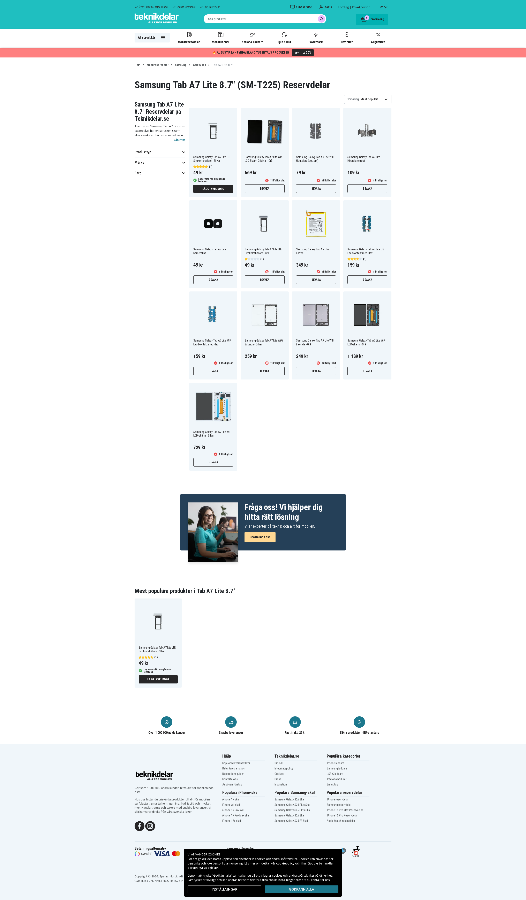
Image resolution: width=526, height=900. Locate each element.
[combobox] (265, 18)
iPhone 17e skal (231, 820)
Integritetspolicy (284, 768)
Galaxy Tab (199, 64)
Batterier (347, 42)
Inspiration (281, 784)
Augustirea (378, 42)
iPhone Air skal (231, 804)
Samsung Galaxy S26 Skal (290, 799)
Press (278, 779)
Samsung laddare (337, 768)
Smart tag (332, 784)
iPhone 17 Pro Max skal (235, 815)
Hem (137, 64)
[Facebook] (139, 826)
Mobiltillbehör (220, 42)
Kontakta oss (230, 779)
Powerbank (315, 42)
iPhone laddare (335, 763)
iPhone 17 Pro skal (233, 810)
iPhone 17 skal (230, 799)
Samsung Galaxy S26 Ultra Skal (292, 810)
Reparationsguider (233, 773)
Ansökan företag (232, 784)
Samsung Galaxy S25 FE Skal (291, 820)
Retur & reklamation (233, 768)
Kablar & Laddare (252, 42)
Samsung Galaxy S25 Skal (290, 815)
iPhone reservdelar (337, 799)
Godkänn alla (301, 889)
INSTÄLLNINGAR (224, 889)
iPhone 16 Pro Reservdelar (342, 815)
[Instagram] (150, 826)
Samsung (180, 64)
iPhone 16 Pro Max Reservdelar (345, 810)
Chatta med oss (260, 537)
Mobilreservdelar (189, 42)
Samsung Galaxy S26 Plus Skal (292, 804)
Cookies (279, 773)
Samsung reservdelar (339, 804)
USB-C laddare (335, 773)
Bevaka (264, 188)
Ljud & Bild (284, 42)
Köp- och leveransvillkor (236, 763)
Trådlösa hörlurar (336, 779)
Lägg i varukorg (213, 188)
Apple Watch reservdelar (341, 820)
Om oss (279, 763)
